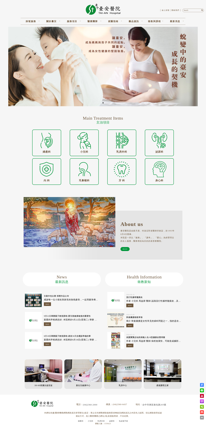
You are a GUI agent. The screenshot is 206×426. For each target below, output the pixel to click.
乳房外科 (101, 421)
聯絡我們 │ (176, 10)
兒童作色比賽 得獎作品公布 (56, 296)
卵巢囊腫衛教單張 (134, 317)
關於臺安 (51, 21)
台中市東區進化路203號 (154, 405)
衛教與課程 (154, 21)
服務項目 (72, 21)
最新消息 (175, 21)
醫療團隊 (93, 21)
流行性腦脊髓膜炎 (134, 297)
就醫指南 (113, 21)
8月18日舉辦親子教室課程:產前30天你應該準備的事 (67, 336)
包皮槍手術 (123, 421)
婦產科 (80, 421)
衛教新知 (144, 279)
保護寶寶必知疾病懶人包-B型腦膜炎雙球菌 (145, 337)
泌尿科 (112, 421)
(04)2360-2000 (90, 405)
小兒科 (90, 421)
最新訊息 (61, 279)
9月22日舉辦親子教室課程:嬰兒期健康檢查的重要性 (67, 316)
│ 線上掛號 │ (166, 10)
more (125, 249)
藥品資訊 (134, 21)
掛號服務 (31, 21)
